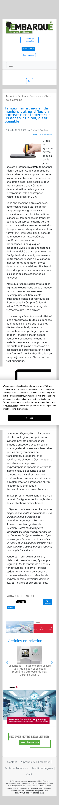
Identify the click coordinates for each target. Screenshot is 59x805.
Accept (29, 418)
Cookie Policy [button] (11, 405)
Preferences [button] (22, 409)
